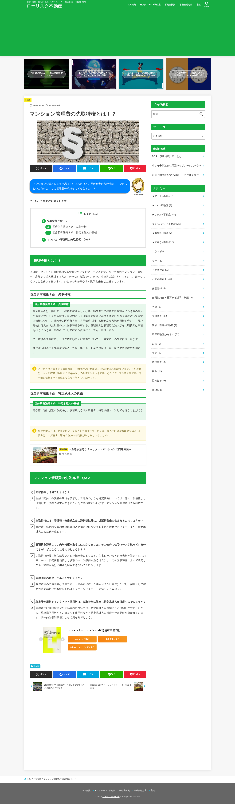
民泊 (156, 343)
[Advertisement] (117, 33)
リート (157, 260)
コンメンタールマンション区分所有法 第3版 (94, 630)
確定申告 (159, 362)
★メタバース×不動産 (150, 4)
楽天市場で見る (113, 639)
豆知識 (28, 100)
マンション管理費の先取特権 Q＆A (66, 239)
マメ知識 (131, 4)
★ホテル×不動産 (164, 214)
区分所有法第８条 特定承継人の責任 (72, 232)
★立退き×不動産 (163, 242)
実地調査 (159, 316)
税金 (157, 371)
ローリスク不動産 (44, 6)
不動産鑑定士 (186, 4)
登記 (157, 353)
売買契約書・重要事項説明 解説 (172, 297)
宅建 (198, 4)
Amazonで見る (82, 639)
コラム (158, 251)
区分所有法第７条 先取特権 (66, 226)
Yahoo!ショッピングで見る (82, 647)
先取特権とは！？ (55, 221)
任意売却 (159, 288)
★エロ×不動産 (162, 205)
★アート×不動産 (163, 196)
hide (95, 214)
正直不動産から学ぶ (165, 334)
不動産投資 (170, 4)
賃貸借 (157, 390)
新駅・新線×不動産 (164, 325)
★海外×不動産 (162, 233)
